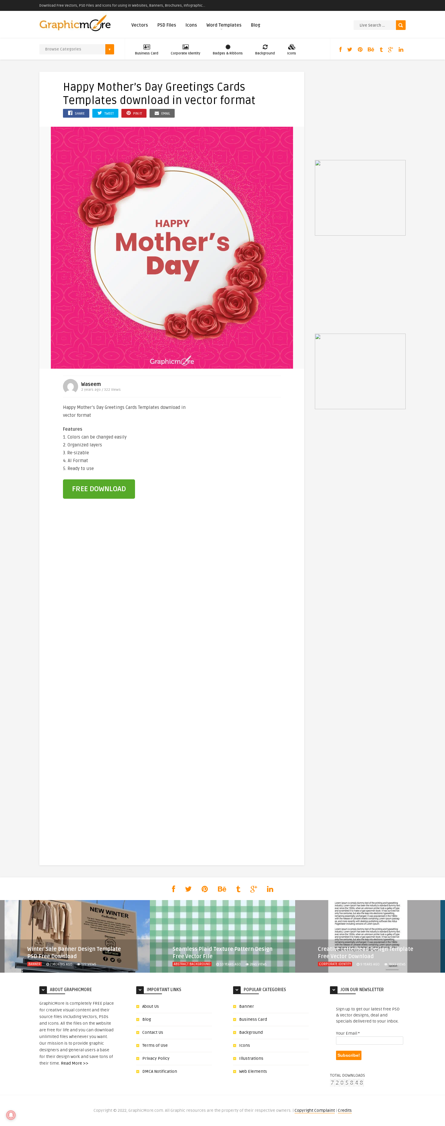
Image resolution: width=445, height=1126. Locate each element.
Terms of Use (155, 1045)
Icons (191, 25)
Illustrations (251, 1058)
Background (265, 53)
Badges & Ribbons (228, 53)
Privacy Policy (156, 1058)
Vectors (139, 25)
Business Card (146, 53)
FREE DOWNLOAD (99, 489)
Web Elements (253, 1071)
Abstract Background (192, 964)
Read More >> (74, 1063)
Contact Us (152, 1032)
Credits (345, 1110)
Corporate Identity (185, 53)
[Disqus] (172, 606)
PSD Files (166, 25)
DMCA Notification (159, 1071)
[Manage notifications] (11, 1115)
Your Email (348, 1033)
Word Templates (224, 25)
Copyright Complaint (315, 1110)
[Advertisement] (247, 444)
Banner (34, 964)
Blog (255, 25)
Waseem (91, 384)
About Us (150, 1006)
